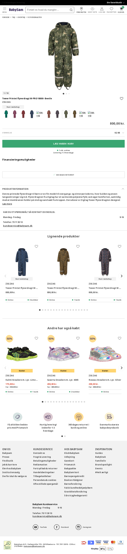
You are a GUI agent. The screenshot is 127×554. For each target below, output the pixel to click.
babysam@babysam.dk (34, 546)
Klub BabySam (71, 453)
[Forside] (16, 10)
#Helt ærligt (101, 472)
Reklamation (40, 464)
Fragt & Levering (42, 457)
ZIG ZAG (6, 102)
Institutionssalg (11, 472)
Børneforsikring (73, 484)
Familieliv (100, 460)
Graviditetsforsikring (75, 491)
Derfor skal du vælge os (14, 476)
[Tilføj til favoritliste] (121, 98)
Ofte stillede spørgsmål (45, 484)
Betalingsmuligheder (44, 460)
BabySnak (100, 457)
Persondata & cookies (44, 480)
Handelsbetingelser (44, 472)
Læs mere (7, 204)
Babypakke (70, 468)
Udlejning (69, 457)
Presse (5, 457)
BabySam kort (71, 472)
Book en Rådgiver (73, 480)
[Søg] (71, 10)
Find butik (7, 460)
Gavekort (69, 460)
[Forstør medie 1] (63, 56)
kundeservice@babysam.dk (18, 225)
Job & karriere (9, 464)
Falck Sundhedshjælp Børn (78, 487)
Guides (99, 453)
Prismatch (69, 464)
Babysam (7, 453)
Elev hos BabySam (11, 468)
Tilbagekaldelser (42, 476)
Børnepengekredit (74, 476)
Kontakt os (39, 453)
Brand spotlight (103, 464)
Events (98, 468)
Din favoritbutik (114, 2)
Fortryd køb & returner (45, 468)
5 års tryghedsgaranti (75, 495)
